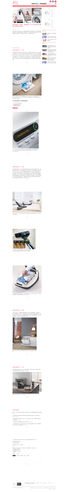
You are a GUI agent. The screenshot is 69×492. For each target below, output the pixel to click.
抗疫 (24, 455)
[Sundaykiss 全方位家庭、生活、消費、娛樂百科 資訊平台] (19, 2)
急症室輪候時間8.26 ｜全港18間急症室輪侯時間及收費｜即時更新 (51, 46)
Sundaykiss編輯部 (15, 29)
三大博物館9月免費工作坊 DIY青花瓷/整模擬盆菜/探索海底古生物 (51, 54)
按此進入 (36, 439)
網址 (20, 444)
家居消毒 (21, 455)
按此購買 (16, 416)
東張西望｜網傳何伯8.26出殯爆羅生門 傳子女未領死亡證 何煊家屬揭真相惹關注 (51, 58)
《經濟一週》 (32, 483)
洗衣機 (28, 455)
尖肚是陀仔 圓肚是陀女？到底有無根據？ (51, 40)
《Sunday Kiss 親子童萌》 (28, 483)
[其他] (41, 28)
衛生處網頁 (17, 453)
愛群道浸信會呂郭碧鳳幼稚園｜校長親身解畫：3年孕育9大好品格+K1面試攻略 (51, 50)
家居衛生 (17, 455)
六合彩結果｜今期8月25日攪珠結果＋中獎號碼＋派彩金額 (51, 37)
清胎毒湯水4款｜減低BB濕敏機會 (51, 34)
